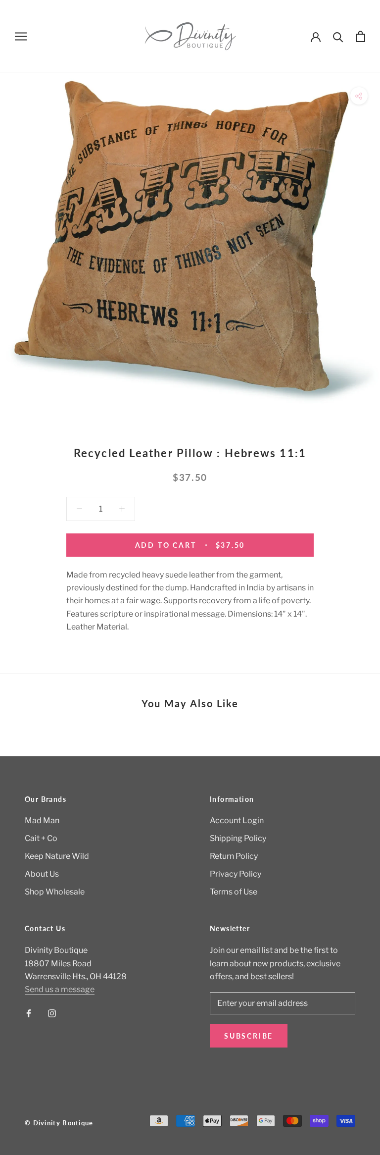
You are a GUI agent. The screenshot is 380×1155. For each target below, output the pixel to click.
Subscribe (248, 1036)
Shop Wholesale (55, 891)
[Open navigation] (21, 36)
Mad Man (42, 820)
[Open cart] (360, 36)
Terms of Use (233, 891)
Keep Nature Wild (57, 856)
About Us (42, 874)
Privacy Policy (235, 874)
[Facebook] (29, 1012)
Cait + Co (41, 838)
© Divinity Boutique (59, 1123)
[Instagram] (52, 1012)
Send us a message (60, 989)
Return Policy (234, 856)
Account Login (237, 820)
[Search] (338, 36)
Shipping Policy (238, 838)
